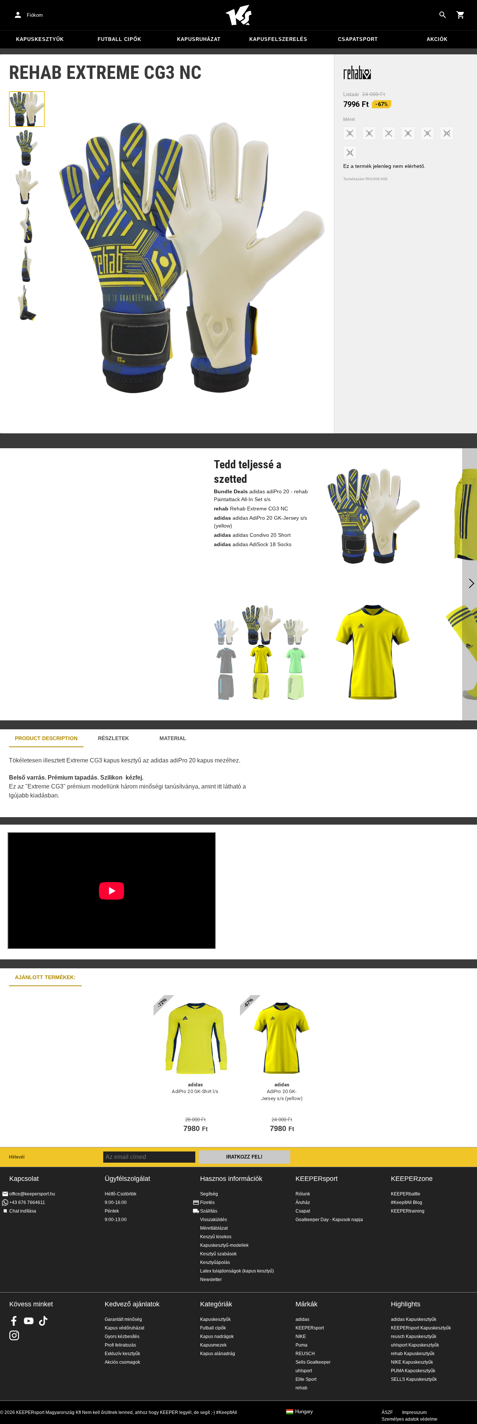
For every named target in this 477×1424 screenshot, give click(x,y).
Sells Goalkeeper (313, 1362)
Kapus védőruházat (124, 1328)
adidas (302, 1319)
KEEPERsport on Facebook (14, 1321)
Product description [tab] (46, 738)
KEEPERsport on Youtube (29, 1321)
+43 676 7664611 (27, 1202)
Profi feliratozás (120, 1345)
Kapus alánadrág (217, 1353)
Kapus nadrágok (217, 1336)
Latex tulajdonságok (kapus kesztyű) (237, 1271)
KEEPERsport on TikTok (43, 1321)
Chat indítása (22, 1211)
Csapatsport (358, 39)
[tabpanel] (130, 782)
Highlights (405, 1304)
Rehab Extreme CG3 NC (251, 509)
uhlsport (304, 1370)
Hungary (304, 1411)
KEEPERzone (412, 1178)
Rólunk (303, 1194)
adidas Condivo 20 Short (252, 535)
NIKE (301, 1336)
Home (238, 15)
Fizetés (207, 1202)
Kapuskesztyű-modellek (224, 1245)
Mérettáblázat (214, 1228)
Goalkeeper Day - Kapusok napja (329, 1219)
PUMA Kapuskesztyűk (413, 1370)
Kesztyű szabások (218, 1253)
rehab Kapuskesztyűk (413, 1353)
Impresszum (414, 1412)
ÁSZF (387, 1412)
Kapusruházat (199, 39)
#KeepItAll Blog (406, 1202)
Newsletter (211, 1279)
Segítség (209, 1194)
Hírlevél (17, 1157)
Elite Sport (306, 1379)
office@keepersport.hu (32, 1194)
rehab (301, 1387)
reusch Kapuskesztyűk (413, 1336)
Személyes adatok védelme (409, 1419)
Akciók (437, 39)
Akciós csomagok (122, 1362)
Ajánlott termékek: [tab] (45, 977)
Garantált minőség (123, 1319)
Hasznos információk (231, 1178)
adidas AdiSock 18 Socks (252, 544)
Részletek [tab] (113, 738)
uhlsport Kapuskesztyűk (415, 1345)
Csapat (303, 1211)
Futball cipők (119, 39)
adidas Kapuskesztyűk (413, 1319)
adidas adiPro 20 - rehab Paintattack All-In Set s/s (261, 495)
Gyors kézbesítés (122, 1336)
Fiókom (35, 15)
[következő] (469, 584)
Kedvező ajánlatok (132, 1304)
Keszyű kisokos (215, 1236)
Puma (301, 1345)
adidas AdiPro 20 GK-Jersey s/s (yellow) (260, 522)
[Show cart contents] (460, 14)
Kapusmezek (213, 1345)
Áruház (303, 1202)
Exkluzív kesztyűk (122, 1353)
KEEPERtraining (407, 1211)
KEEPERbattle (405, 1194)
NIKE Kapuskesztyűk (412, 1362)
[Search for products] (442, 14)
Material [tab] (172, 738)
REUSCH (305, 1353)
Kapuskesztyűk (40, 39)
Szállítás (208, 1211)
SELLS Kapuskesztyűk (414, 1379)
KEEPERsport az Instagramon (14, 1335)
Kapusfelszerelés (278, 39)
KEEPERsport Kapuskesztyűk (421, 1328)
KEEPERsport (317, 1178)
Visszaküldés (213, 1219)
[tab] (27, 109)
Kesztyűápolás (215, 1262)
